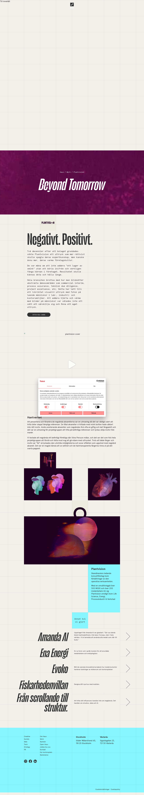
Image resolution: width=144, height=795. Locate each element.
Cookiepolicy (115, 789)
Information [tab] (72, 386)
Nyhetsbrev (44, 755)
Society (26, 739)
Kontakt (43, 749)
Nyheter (43, 741)
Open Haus (44, 744)
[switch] (63, 407)
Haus (62, 172)
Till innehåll (5, 1)
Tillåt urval (72, 413)
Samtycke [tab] (49, 386)
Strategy (27, 747)
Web (25, 741)
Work (69, 172)
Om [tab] (94, 386)
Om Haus (43, 736)
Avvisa (50, 413)
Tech (26, 744)
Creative (27, 736)
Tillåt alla (93, 413)
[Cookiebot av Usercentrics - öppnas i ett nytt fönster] (97, 381)
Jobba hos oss (45, 747)
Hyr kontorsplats (46, 752)
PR (25, 749)
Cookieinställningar (102, 789)
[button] (72, 364)
